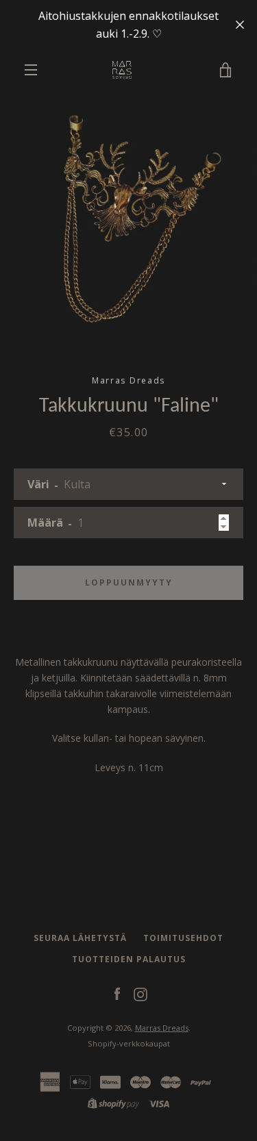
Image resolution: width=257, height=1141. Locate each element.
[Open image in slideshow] (128, 218)
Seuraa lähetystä (80, 938)
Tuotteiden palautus (129, 959)
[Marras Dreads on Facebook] (117, 992)
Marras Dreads (161, 1028)
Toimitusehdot (183, 938)
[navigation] (31, 70)
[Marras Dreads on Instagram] (140, 992)
